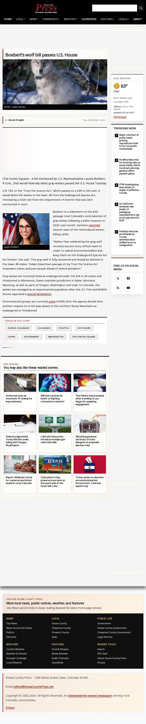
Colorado (44, 328)
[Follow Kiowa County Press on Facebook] (128, 278)
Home (8, 19)
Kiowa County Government (112, 628)
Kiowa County (59, 623)
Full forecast (119, 116)
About (137, 19)
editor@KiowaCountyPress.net (34, 687)
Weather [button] (70, 19)
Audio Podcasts (60, 658)
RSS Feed (102, 653)
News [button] (33, 19)
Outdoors (84, 328)
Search (101, 649)
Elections (11, 636)
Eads (54, 636)
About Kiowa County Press (111, 658)
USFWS (11, 336)
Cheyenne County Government (114, 632)
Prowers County (60, 632)
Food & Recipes (60, 649)
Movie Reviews (60, 653)
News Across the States (19, 628)
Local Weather (14, 662)
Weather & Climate (16, 653)
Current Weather (15, 649)
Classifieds (89, 19)
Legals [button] (123, 19)
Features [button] (107, 19)
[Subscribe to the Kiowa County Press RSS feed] (118, 287)
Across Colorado (18, 328)
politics (64, 328)
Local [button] (20, 19)
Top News (11, 623)
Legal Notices (104, 636)
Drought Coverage (16, 658)
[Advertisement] (55, 150)
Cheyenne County (61, 628)
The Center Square (83, 336)
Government (31, 336)
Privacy (101, 662)
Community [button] (50, 19)
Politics (10, 632)
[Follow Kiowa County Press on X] (118, 278)
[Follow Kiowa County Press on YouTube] (128, 287)
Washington (55, 336)
